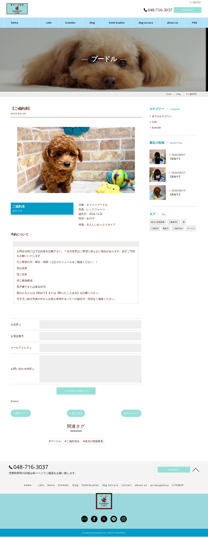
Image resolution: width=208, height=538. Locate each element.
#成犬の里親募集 (93, 441)
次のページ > (131, 413)
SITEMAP (178, 485)
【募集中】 (174, 222)
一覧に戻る (76, 413)
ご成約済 (155, 228)
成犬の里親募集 (158, 222)
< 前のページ (20, 413)
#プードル (55, 441)
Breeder (15, 401)
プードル (191, 228)
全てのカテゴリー (162, 116)
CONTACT (187, 10)
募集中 (166, 228)
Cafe (154, 121)
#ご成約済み (72, 441)
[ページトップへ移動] (196, 469)
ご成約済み (178, 228)
